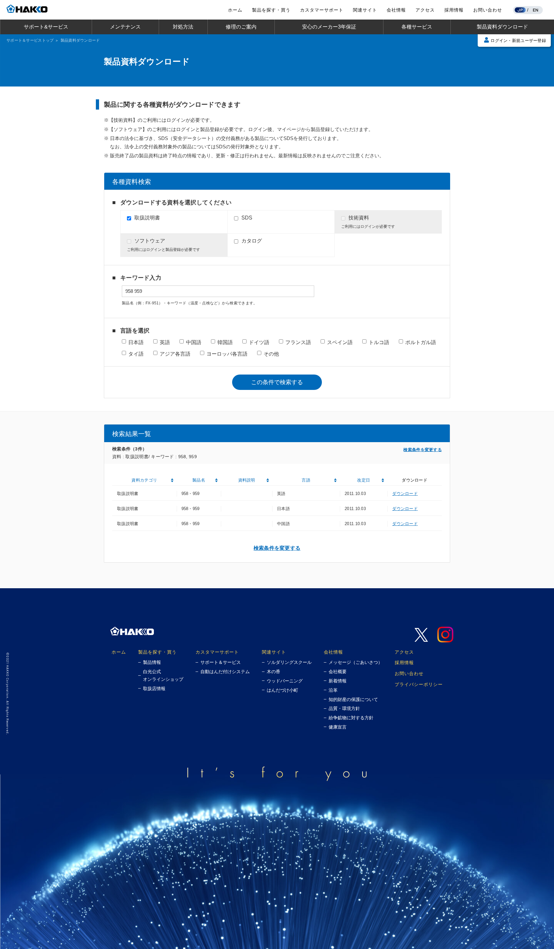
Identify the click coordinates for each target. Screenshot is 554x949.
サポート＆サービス (220, 662)
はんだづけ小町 (282, 690)
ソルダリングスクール (289, 662)
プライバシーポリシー (419, 684)
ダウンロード (405, 493)
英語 (165, 342)
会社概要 (338, 671)
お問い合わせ (487, 9)
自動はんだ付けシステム (225, 671)
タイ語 (136, 354)
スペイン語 (340, 342)
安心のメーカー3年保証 (329, 26)
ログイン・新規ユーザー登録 (518, 40)
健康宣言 (338, 727)
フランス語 (298, 342)
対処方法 (183, 26)
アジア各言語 (175, 354)
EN (536, 9)
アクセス (425, 9)
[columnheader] (144, 480)
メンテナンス (125, 26)
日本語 (136, 342)
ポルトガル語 (420, 342)
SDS (246, 217)
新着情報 (338, 680)
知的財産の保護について (353, 699)
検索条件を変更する (422, 449)
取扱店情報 (154, 688)
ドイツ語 (259, 342)
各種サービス (416, 26)
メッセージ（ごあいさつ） (355, 662)
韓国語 (225, 342)
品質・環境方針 (344, 708)
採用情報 (454, 9)
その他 (271, 354)
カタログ (251, 240)
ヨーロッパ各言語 (227, 354)
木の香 (273, 671)
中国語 (193, 342)
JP (520, 9)
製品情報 (152, 662)
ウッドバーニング (285, 680)
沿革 (333, 690)
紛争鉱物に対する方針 (351, 717)
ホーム (235, 9)
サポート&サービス (46, 26)
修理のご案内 (241, 26)
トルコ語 (379, 342)
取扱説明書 (147, 217)
